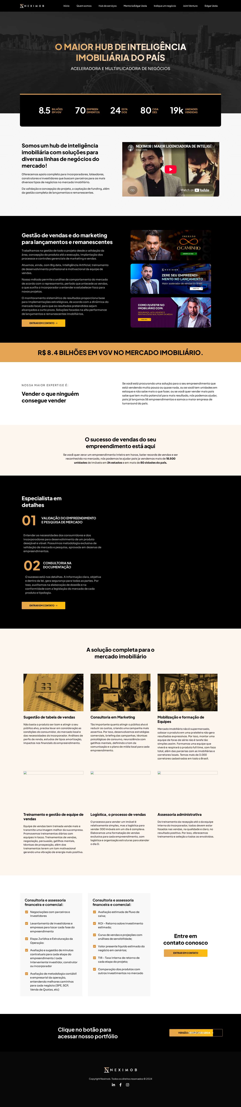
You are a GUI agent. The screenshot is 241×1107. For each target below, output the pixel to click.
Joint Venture (190, 5)
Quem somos (84, 5)
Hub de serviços (108, 5)
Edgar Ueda (211, 5)
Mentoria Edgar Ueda (135, 5)
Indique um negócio (165, 5)
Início (67, 5)
